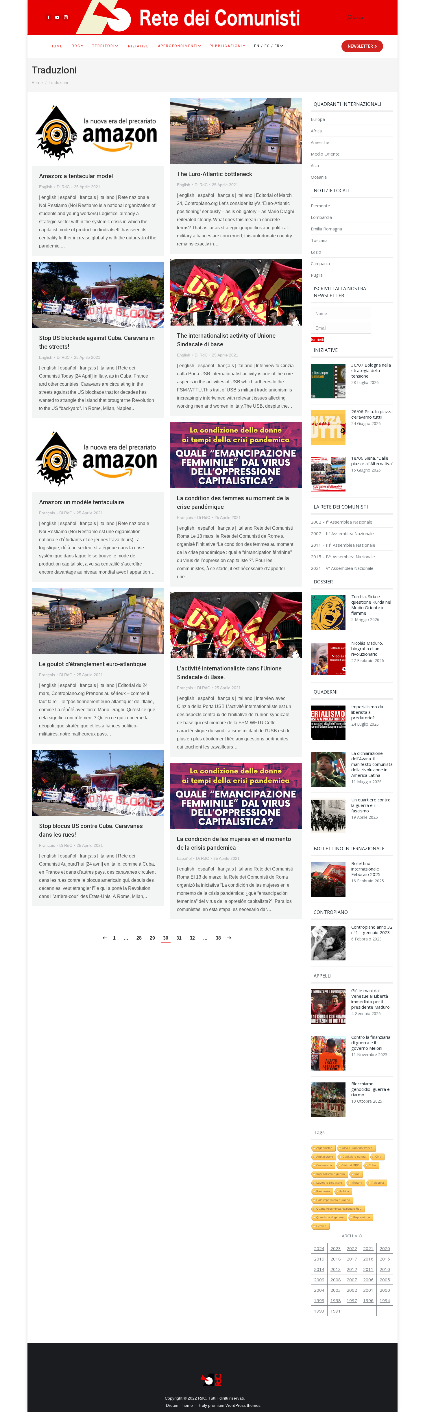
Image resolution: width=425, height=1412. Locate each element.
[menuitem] (56, 46)
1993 (319, 1311)
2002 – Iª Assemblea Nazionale (341, 522)
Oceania (319, 177)
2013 (335, 1269)
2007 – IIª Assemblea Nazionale (342, 533)
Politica (344, 1191)
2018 (335, 1259)
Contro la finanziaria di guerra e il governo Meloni (370, 1042)
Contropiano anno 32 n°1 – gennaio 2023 (372, 929)
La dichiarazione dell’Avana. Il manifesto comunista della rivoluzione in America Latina (372, 764)
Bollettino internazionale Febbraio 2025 (365, 869)
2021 (368, 1248)
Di (63, 186)
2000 (385, 1290)
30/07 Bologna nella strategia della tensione (371, 370)
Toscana (319, 240)
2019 (319, 1259)
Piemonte (320, 205)
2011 (368, 1269)
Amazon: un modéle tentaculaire (81, 502)
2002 (352, 1290)
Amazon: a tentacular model (76, 176)
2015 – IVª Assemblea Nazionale (343, 556)
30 (165, 938)
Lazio (316, 252)
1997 (352, 1300)
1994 (385, 1300)
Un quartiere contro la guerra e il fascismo (371, 805)
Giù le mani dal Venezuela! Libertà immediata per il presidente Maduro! (371, 999)
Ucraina (321, 1226)
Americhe (320, 142)
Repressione (361, 1217)
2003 (335, 1290)
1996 (368, 1300)
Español (184, 858)
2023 (335, 1248)
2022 (352, 1248)
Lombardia (321, 217)
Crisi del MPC (350, 1165)
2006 (368, 1279)
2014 (319, 1269)
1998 (335, 1300)
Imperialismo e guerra (330, 1174)
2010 (385, 1269)
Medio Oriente (325, 154)
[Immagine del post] (328, 382)
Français (185, 517)
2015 (385, 1259)
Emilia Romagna (326, 229)
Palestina (378, 1182)
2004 (319, 1290)
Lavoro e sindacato (329, 1182)
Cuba (372, 1165)
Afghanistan (324, 1147)
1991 (335, 1311)
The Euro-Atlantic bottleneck (214, 174)
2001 (368, 1290)
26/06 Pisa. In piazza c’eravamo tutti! (372, 414)
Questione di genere (330, 1217)
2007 (352, 1279)
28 (139, 938)
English (45, 186)
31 (179, 938)
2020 (385, 1248)
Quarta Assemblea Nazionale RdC (339, 1208)
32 (192, 938)
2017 (352, 1259)
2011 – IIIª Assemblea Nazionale (343, 545)
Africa (316, 131)
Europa (318, 119)
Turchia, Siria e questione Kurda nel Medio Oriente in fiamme (371, 605)
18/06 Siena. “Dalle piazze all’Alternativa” (372, 460)
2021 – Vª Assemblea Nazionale (342, 568)
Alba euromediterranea (357, 1147)
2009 (319, 1279)
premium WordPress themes (234, 1405)
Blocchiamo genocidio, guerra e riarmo (370, 1089)
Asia (315, 165)
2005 (385, 1279)
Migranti (357, 1182)
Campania (320, 263)
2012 (352, 1269)
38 (218, 938)
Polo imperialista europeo (333, 1200)
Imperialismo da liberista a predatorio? (367, 712)
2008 (335, 1279)
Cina (378, 1156)
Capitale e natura (354, 1156)
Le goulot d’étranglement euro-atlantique (92, 664)
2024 (319, 1248)
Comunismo (324, 1165)
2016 (368, 1259)
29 (152, 938)
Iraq (357, 1174)
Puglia (317, 275)
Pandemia (323, 1191)
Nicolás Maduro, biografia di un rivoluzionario (367, 648)
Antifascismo (324, 1156)
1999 (319, 1300)
